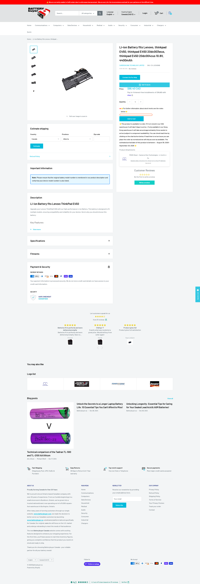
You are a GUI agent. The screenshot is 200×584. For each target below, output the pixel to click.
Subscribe (119, 505)
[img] (100, 316)
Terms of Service (155, 500)
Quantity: (122, 102)
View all (170, 398)
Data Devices (72, 25)
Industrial (147, 25)
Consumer (134, 25)
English (30, 560)
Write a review (144, 183)
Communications (41, 25)
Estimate (36, 146)
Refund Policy (35, 156)
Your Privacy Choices (156, 503)
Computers (57, 25)
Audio (110, 25)
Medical (99, 25)
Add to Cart (131, 119)
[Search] (99, 13)
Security (121, 25)
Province (65, 134)
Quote (29, 32)
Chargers (160, 25)
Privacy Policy (154, 489)
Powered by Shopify (33, 567)
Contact (152, 510)
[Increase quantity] (141, 102)
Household (87, 25)
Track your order (155, 506)
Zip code (97, 134)
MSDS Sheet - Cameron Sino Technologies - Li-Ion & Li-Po (148, 156)
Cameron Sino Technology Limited (131, 65)
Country (33, 134)
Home (29, 25)
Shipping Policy (154, 496)
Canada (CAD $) (44, 560)
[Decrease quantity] (130, 102)
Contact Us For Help (129, 77)
